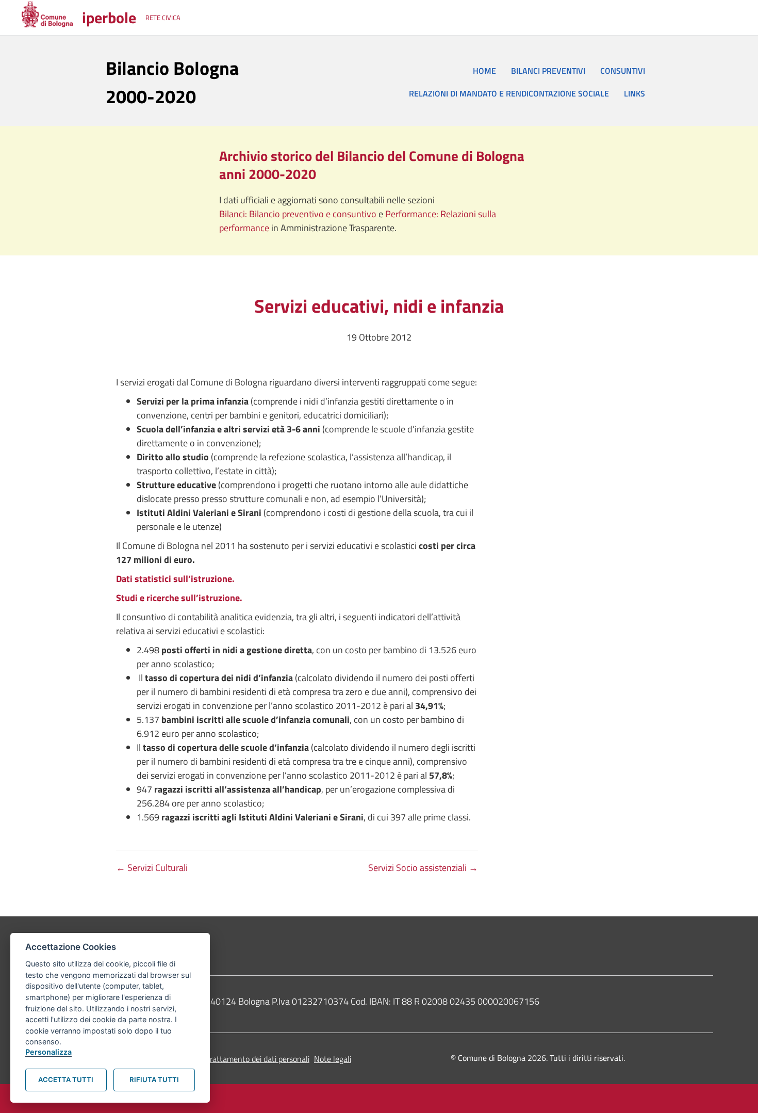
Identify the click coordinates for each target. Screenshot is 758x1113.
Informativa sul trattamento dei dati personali (231, 1059)
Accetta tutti (65, 1079)
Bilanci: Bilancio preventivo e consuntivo (298, 214)
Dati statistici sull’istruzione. (175, 579)
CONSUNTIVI (622, 70)
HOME (484, 70)
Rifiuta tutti (154, 1079)
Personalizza (48, 1051)
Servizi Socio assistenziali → (423, 868)
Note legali (332, 1059)
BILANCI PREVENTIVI (548, 70)
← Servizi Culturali (152, 868)
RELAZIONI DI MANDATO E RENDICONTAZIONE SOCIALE (509, 93)
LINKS (634, 93)
